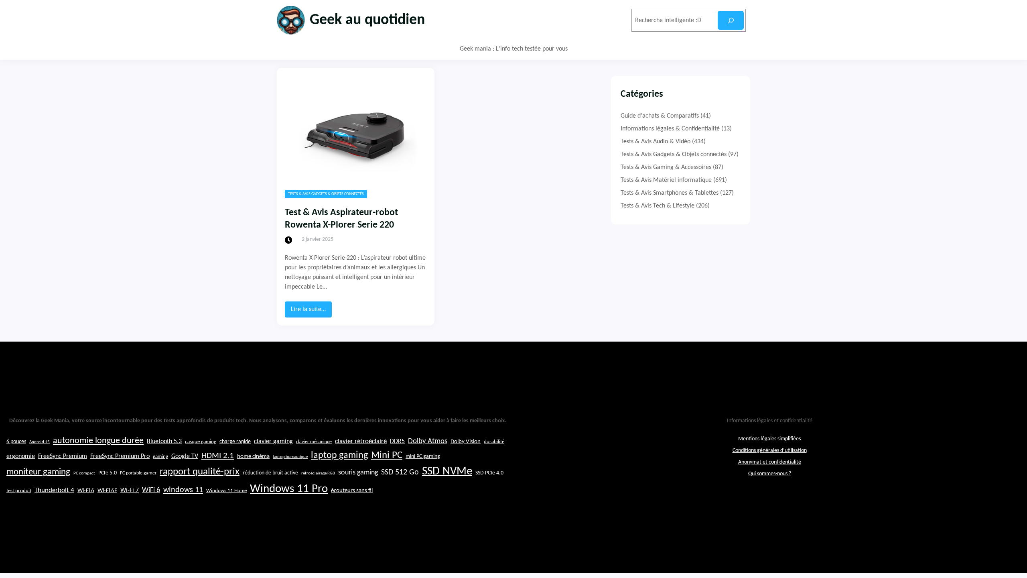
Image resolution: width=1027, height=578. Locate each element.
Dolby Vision (466, 442)
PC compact (84, 473)
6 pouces (16, 442)
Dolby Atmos (427, 441)
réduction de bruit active (270, 473)
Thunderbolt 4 (54, 490)
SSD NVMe (447, 471)
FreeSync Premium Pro (120, 456)
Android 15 (39, 442)
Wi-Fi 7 (129, 490)
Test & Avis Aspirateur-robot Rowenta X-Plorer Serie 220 (341, 219)
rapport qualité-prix (199, 472)
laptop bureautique (290, 457)
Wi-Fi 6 (85, 491)
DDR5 (397, 441)
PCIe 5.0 (107, 473)
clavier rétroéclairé (361, 441)
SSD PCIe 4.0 (489, 473)
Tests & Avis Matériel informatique (666, 180)
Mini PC (386, 455)
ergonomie (20, 456)
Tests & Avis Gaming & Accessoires (666, 167)
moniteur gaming (38, 472)
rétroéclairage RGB (318, 473)
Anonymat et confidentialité (769, 462)
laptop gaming (339, 455)
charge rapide (235, 442)
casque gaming (200, 441)
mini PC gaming (423, 456)
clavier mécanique (314, 442)
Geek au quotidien (367, 20)
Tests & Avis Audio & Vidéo (655, 141)
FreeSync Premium (62, 456)
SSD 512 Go (400, 472)
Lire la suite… (311, 311)
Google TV (184, 456)
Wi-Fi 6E (107, 490)
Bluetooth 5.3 (164, 441)
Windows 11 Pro (289, 489)
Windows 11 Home (226, 490)
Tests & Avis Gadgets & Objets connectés (326, 194)
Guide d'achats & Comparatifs (660, 116)
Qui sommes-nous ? (769, 474)
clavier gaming (273, 441)
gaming (160, 456)
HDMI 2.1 (217, 456)
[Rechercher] (731, 20)
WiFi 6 (151, 490)
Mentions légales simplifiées (769, 439)
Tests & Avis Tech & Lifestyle (657, 206)
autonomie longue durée (98, 441)
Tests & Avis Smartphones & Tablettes (669, 193)
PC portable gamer (138, 473)
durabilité (494, 441)
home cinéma (253, 457)
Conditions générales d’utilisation (770, 451)
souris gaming (358, 472)
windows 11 (183, 490)
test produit (18, 490)
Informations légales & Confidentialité (670, 129)
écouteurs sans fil (352, 490)
